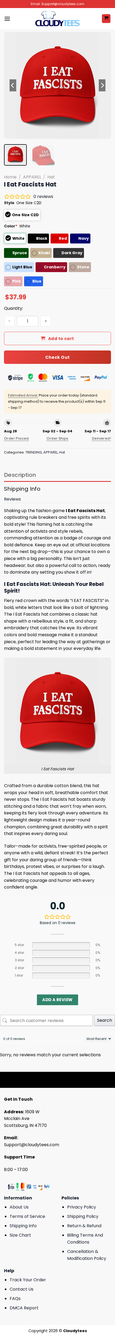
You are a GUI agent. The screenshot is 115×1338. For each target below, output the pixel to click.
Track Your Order (28, 1280)
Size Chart (20, 1235)
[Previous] (13, 85)
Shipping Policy (82, 1216)
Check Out (57, 357)
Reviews (12, 499)
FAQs (15, 1298)
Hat (51, 177)
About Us (19, 1207)
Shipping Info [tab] (22, 489)
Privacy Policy (81, 1207)
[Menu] (7, 18)
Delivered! (101, 438)
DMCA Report (24, 1308)
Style (9, 202)
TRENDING (33, 452)
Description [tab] (20, 475)
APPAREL (32, 177)
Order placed (16, 438)
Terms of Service (27, 1216)
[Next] (102, 85)
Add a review (57, 999)
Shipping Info (23, 1226)
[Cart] (106, 18)
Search (104, 1020)
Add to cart (61, 338)
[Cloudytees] (57, 18)
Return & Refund (84, 1226)
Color (10, 226)
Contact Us (21, 1289)
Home (10, 177)
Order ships (57, 438)
